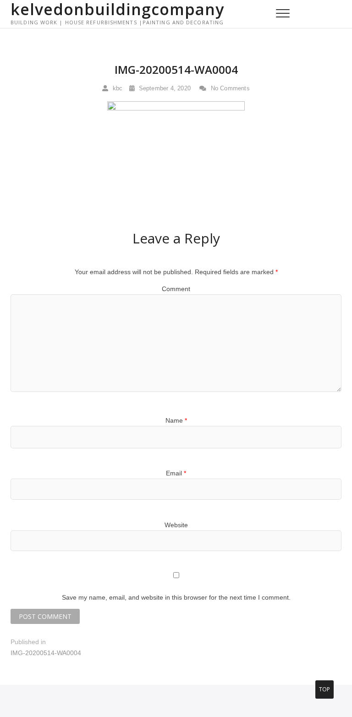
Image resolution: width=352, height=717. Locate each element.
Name (176, 420)
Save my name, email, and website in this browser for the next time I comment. (176, 597)
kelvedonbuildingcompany (117, 9)
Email (176, 473)
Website (176, 525)
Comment (176, 288)
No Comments (229, 88)
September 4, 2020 (164, 88)
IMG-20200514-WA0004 (176, 69)
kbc (116, 88)
